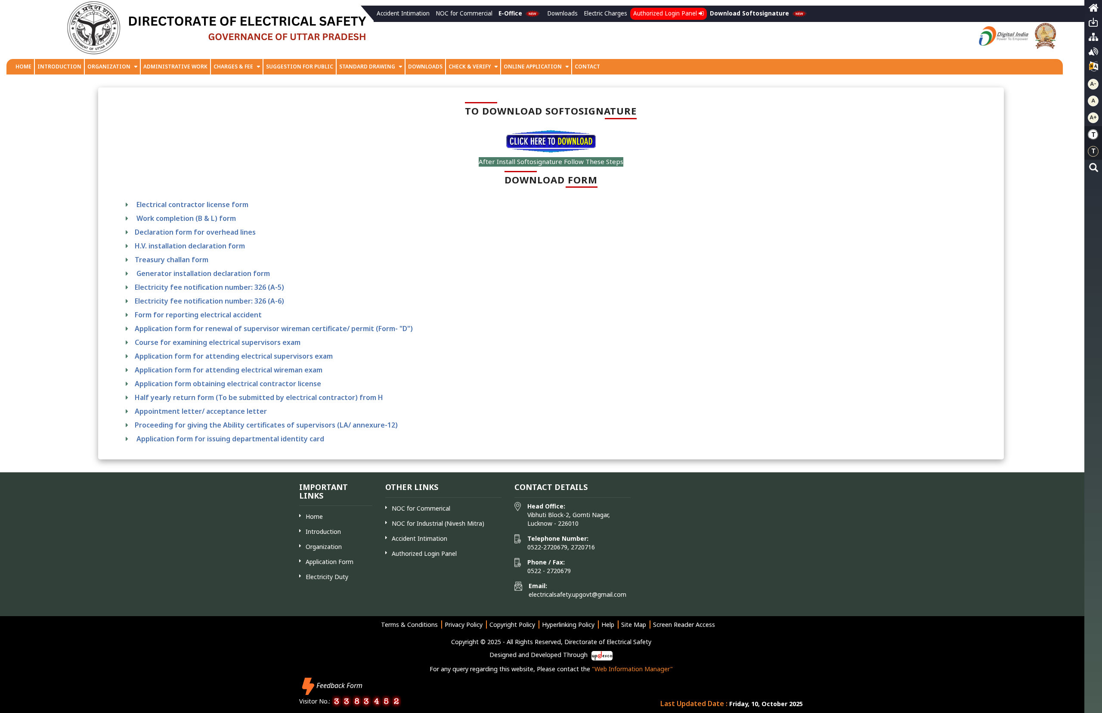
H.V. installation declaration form (190, 246)
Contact (587, 66)
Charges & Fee (233, 66)
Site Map (633, 624)
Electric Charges (605, 13)
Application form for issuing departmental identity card (230, 438)
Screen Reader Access (684, 624)
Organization (108, 66)
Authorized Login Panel (666, 13)
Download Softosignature (750, 13)
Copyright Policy (512, 624)
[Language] (1093, 68)
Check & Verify (470, 66)
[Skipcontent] (1093, 24)
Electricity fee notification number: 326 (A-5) (209, 287)
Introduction (59, 66)
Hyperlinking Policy (568, 624)
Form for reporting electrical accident (198, 314)
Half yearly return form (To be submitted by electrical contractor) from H (259, 397)
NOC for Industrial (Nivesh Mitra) (438, 523)
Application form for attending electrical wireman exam (228, 370)
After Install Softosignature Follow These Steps (551, 161)
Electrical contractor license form (191, 204)
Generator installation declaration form (202, 273)
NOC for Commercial (464, 13)
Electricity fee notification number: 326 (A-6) (209, 301)
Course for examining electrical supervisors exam (217, 342)
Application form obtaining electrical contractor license (228, 383)
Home (23, 66)
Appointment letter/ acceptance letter (201, 411)
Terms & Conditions (409, 624)
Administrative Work (175, 66)
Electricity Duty (327, 577)
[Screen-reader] (1093, 53)
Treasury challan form (171, 259)
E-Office (511, 13)
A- (1093, 84)
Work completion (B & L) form (185, 218)
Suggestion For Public (299, 66)
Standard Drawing (367, 66)
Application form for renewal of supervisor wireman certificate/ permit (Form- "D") (274, 328)
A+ (1093, 117)
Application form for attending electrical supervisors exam (234, 356)
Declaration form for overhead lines (195, 232)
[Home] (1093, 10)
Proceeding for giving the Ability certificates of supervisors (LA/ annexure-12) (266, 425)
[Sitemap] (1093, 39)
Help (607, 624)
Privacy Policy (464, 624)
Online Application (533, 66)
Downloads (562, 13)
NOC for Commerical (421, 508)
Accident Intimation (403, 13)
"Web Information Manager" (632, 669)
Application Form (329, 562)
